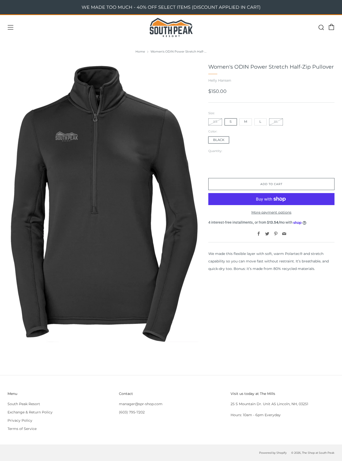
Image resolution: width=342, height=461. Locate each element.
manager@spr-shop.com (140, 404)
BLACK (218, 140)
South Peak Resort (24, 404)
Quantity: (215, 150)
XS (215, 121)
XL (276, 121)
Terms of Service (22, 428)
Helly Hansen (219, 80)
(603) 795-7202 (132, 412)
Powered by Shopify (273, 452)
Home (140, 51)
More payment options (271, 212)
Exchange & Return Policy (30, 412)
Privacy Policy (20, 420)
